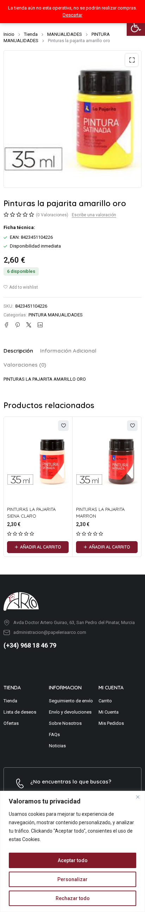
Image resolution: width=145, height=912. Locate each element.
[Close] (137, 797)
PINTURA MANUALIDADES (56, 314)
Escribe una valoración (94, 214)
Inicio (9, 34)
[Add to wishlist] (21, 287)
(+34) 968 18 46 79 (30, 645)
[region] (72, 851)
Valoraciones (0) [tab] (25, 364)
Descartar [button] (72, 15)
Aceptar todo (73, 860)
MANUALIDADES (64, 34)
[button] (136, 27)
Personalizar (72, 879)
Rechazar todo (73, 898)
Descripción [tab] (18, 350)
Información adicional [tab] (68, 350)
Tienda (31, 34)
